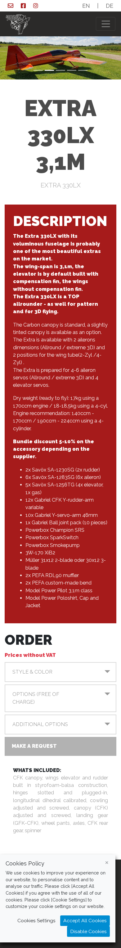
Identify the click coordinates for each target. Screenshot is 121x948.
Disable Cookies (88, 931)
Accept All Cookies (85, 920)
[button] (60, 672)
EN (86, 5)
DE (109, 5)
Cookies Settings (36, 920)
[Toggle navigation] (105, 24)
